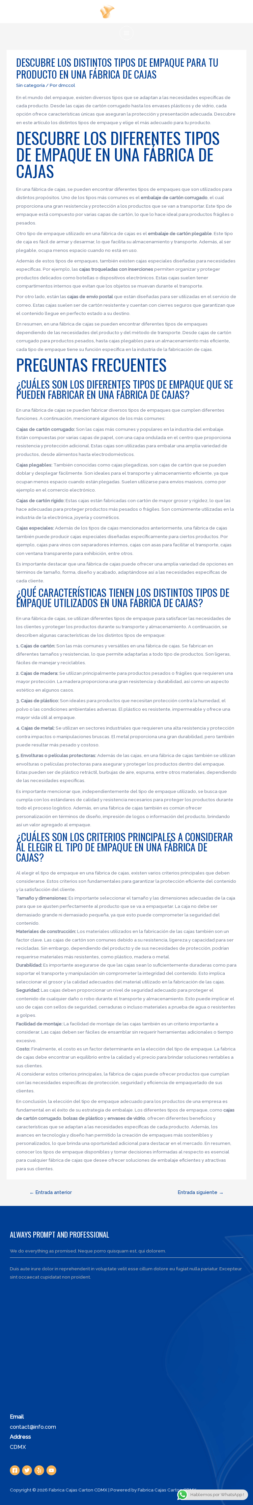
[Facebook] (15, 1470)
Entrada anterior (50, 1192)
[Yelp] (39, 1470)
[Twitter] (27, 1470)
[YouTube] (51, 1470)
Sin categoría (30, 85)
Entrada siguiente (201, 1192)
